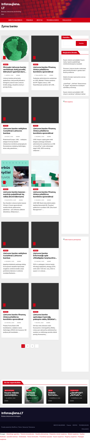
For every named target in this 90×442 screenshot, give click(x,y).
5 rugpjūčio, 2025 (10, 200)
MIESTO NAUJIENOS (15, 20)
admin (18, 75)
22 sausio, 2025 (39, 261)
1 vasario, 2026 (39, 136)
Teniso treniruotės (32, 436)
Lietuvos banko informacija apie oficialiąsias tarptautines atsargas (44, 256)
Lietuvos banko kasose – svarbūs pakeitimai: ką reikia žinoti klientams (14, 194)
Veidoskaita (22, 436)
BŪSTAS (40, 20)
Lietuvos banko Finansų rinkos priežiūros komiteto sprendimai (44, 69)
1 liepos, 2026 (9, 75)
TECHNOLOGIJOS (52, 20)
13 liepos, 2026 (11, 398)
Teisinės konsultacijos (27, 434)
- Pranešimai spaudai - (46, 436)
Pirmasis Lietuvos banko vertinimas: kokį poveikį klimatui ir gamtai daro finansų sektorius (14, 70)
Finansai (29, 20)
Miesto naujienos (9, 390)
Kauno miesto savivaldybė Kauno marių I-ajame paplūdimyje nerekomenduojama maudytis (74, 62)
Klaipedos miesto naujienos (58, 434)
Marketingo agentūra (13, 434)
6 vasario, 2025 (39, 200)
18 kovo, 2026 (8, 136)
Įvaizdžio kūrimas (12, 436)
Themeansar (31, 427)
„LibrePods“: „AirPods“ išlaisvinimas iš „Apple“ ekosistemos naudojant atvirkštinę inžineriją (74, 85)
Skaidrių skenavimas (41, 434)
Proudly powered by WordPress (9, 427)
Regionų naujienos (71, 436)
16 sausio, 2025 (9, 322)
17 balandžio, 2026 (40, 75)
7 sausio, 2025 (39, 322)
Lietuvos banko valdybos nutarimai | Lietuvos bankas (15, 130)
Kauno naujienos (58, 436)
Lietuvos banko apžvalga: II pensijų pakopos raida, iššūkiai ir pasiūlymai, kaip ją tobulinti (44, 319)
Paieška (66, 37)
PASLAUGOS (67, 20)
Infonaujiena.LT (12, 413)
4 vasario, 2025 (9, 261)
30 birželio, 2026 (55, 398)
